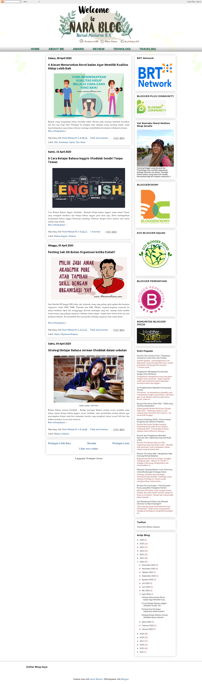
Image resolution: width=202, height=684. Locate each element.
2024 (142, 547)
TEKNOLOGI (122, 49)
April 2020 (146, 594)
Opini (72, 142)
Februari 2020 (148, 626)
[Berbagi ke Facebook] (121, 138)
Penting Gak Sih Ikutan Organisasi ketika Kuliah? (81, 252)
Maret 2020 (147, 622)
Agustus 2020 (148, 580)
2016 (142, 645)
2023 (142, 551)
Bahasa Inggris (60, 235)
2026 (142, 540)
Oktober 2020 (148, 572)
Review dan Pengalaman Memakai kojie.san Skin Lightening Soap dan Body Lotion (154, 438)
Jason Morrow (96, 678)
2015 (142, 648)
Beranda (91, 443)
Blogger (124, 678)
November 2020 (149, 569)
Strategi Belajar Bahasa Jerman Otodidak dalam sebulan (87, 350)
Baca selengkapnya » (57, 130)
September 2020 (149, 576)
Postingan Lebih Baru (59, 443)
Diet (56, 142)
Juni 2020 (146, 587)
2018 (142, 637)
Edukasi (72, 235)
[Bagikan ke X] (119, 138)
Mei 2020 (146, 591)
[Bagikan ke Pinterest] (123, 138)
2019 (142, 634)
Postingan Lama (120, 443)
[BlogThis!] (116, 138)
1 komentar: (95, 231)
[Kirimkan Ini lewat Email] (114, 138)
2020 (142, 562)
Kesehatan (63, 142)
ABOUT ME (56, 49)
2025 (142, 544)
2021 (142, 558)
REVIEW (99, 49)
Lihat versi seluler (88, 448)
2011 (142, 652)
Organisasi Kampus (69, 334)
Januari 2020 (147, 629)
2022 (142, 555)
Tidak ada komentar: (99, 137)
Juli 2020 (146, 583)
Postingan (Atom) (94, 458)
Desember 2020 (149, 565)
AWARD (78, 49)
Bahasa (57, 433)
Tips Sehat (80, 142)
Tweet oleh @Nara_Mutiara (148, 527)
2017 (142, 641)
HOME (35, 49)
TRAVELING (147, 49)
